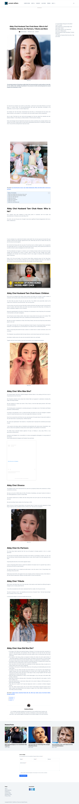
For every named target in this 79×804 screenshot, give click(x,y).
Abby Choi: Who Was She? (13, 196)
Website (49, 759)
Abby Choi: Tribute (11, 200)
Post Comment (23, 775)
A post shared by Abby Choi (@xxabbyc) (21, 478)
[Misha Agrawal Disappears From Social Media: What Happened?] (16, 735)
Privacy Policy (8, 795)
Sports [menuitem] (32, 3)
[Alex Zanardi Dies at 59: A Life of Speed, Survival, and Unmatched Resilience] (63, 735)
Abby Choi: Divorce (12, 198)
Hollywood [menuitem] (43, 3)
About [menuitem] (53, 3)
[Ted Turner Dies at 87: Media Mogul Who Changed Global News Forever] (39, 735)
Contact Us (7, 791)
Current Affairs (8, 792)
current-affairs (13, 3)
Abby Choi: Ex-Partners (12, 199)
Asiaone (10, 700)
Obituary (37, 31)
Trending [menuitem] (48, 3)
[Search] (73, 3)
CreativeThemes (24, 802)
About (6, 788)
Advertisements (8, 790)
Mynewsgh (11, 697)
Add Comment (23, 762)
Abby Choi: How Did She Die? (13, 202)
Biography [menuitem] (38, 3)
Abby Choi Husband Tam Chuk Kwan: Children (17, 195)
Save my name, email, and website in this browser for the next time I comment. (34, 772)
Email (35, 759)
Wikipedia (11, 698)
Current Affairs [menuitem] (27, 3)
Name (21, 759)
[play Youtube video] (29, 276)
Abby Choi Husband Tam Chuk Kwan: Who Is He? (17, 194)
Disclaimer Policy (8, 794)
